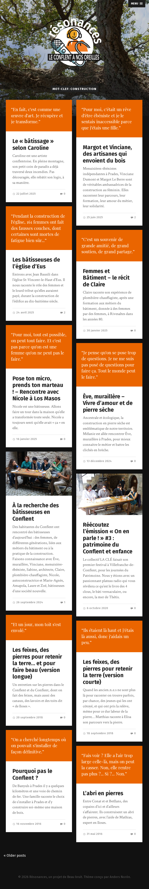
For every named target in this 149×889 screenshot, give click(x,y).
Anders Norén (120, 877)
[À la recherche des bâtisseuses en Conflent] (39, 473)
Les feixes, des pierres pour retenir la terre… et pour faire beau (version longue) (37, 663)
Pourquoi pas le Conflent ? (32, 774)
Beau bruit (74, 877)
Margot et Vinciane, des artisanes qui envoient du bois (107, 154)
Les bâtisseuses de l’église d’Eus (36, 263)
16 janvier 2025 (26, 439)
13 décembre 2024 (99, 461)
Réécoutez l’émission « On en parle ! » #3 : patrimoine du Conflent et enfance (107, 538)
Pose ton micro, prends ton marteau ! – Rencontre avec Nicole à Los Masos (37, 388)
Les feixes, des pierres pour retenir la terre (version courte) (108, 672)
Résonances (38, 877)
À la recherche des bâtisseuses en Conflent (35, 512)
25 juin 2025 (94, 217)
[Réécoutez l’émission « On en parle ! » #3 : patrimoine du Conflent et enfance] (109, 494)
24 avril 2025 (25, 312)
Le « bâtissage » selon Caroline (33, 144)
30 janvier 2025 (96, 330)
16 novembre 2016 (28, 824)
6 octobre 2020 (97, 608)
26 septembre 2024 (29, 602)
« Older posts (15, 855)
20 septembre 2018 (29, 717)
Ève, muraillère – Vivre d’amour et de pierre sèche (108, 403)
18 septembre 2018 (99, 733)
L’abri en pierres (103, 793)
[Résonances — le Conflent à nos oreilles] (74, 43)
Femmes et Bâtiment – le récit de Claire (106, 278)
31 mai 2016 (94, 834)
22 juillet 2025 (26, 193)
